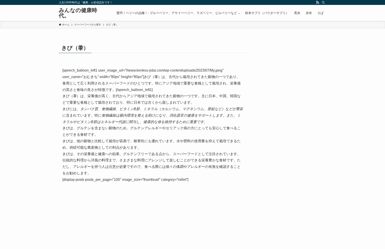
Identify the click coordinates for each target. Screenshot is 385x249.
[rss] (317, 2)
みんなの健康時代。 (78, 13)
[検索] (323, 2)
